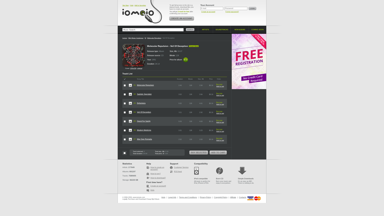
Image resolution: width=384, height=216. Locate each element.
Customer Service (181, 167)
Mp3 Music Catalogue (135, 38)
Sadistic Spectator (144, 94)
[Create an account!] (181, 18)
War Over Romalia (144, 139)
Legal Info (172, 197)
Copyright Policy (220, 197)
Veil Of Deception (144, 112)
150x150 (133, 68)
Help (131, 5)
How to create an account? (157, 168)
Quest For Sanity (143, 121)
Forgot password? (232, 12)
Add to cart (220, 86)
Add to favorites (140, 5)
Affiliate (233, 197)
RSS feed (178, 172)
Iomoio (124, 38)
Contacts (242, 197)
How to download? (158, 178)
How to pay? (155, 174)
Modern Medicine (144, 130)
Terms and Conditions (188, 197)
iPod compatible (201, 179)
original (139, 68)
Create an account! (208, 12)
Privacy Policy (205, 197)
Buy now (219, 84)
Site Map (125, 5)
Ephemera (141, 103)
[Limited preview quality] (130, 85)
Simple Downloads (246, 179)
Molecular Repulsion (154, 38)
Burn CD (219, 179)
